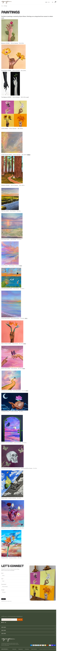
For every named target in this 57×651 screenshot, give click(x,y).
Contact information (33, 649)
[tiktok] (5, 622)
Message (3, 589)
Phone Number (4, 584)
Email (2, 578)
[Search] (51, 2)
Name (2, 573)
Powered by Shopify (52, 649)
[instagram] (3, 622)
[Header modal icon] (48, 2)
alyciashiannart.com (44, 649)
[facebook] (2, 622)
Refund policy (13, 649)
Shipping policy (20, 649)
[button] (46, 2)
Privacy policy (26, 649)
